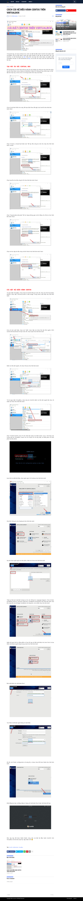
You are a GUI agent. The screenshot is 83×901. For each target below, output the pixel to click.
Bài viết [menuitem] (12, 1)
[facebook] (61, 10)
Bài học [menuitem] (17, 1)
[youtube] (71, 10)
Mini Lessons (13, 898)
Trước (8, 894)
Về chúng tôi (69, 898)
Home (8, 6)
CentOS (11, 6)
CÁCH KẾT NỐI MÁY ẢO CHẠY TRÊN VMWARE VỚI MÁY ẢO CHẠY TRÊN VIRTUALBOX (69, 33)
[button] (74, 1)
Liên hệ (74, 898)
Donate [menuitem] (30, 1)
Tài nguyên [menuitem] (24, 1)
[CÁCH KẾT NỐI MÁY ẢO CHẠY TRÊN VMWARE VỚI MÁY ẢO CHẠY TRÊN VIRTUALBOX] (59, 33)
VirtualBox (21, 847)
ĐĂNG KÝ (65, 66)
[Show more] (32, 851)
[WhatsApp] (24, 851)
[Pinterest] (27, 851)
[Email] (30, 851)
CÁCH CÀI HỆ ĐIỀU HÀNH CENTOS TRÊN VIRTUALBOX (14, 871)
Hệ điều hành (15, 847)
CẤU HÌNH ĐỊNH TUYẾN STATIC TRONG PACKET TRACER (65, 25)
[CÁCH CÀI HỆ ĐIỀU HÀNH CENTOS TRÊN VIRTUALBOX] (14, 864)
